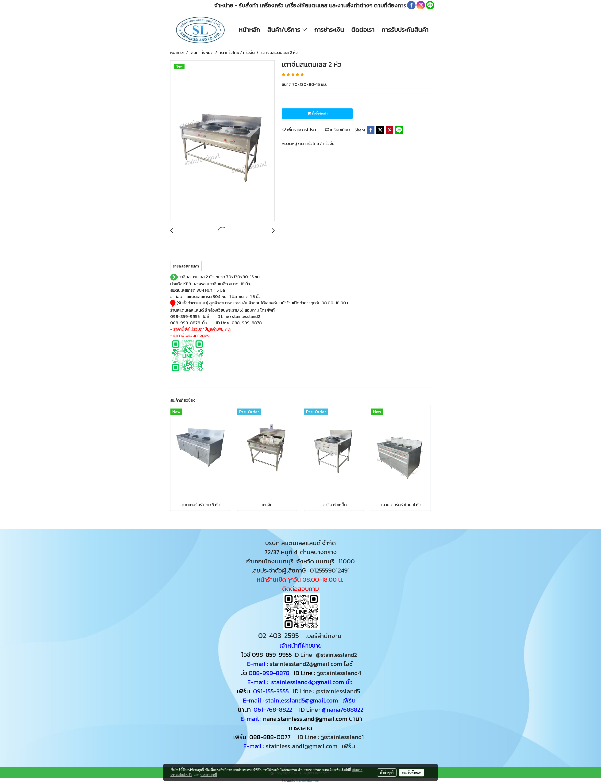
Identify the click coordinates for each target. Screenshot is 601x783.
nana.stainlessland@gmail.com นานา (312, 718)
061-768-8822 (273, 709)
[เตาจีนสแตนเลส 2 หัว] (222, 141)
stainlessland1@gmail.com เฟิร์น (312, 746)
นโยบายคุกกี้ (208, 775)
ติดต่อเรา (362, 29)
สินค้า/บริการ (284, 29)
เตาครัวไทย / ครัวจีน (317, 143)
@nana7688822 (342, 709)
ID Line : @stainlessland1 (331, 736)
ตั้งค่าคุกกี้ (386, 772)
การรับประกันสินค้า (405, 29)
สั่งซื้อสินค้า (319, 113)
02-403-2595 (278, 635)
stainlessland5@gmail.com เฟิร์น (310, 700)
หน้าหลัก (249, 29)
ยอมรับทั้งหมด (411, 772)
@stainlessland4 (338, 672)
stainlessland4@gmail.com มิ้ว (312, 682)
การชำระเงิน (329, 29)
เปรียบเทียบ (339, 129)
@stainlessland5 (339, 691)
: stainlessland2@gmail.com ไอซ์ (310, 663)
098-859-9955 (272, 654)
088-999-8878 (269, 672)
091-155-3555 (271, 691)
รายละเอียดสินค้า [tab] (186, 266)
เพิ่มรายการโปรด (301, 129)
